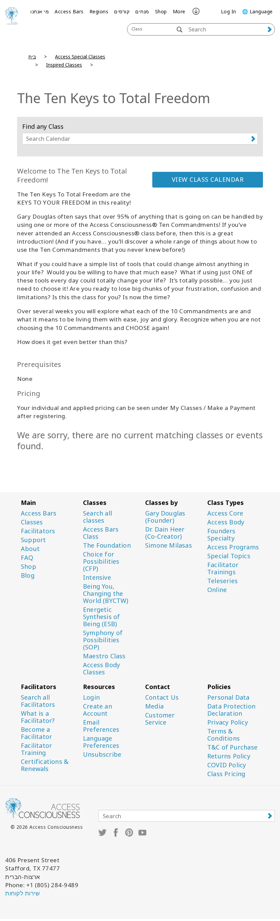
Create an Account (97, 710)
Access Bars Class (100, 533)
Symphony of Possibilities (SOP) (103, 640)
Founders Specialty (221, 534)
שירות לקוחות (22, 893)
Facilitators (38, 531)
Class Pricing (226, 774)
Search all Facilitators (38, 701)
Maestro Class (104, 656)
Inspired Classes (64, 64)
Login (91, 697)
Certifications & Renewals (44, 765)
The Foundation (107, 545)
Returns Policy (228, 756)
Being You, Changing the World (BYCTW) (105, 593)
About (30, 548)
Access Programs (233, 547)
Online (217, 589)
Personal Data (228, 697)
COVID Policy (226, 765)
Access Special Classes (80, 56)
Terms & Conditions (223, 735)
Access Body (225, 522)
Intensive (97, 577)
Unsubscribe (102, 754)
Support (33, 540)
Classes (32, 522)
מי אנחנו (39, 11)
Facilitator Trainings (222, 568)
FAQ (27, 557)
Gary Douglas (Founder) (165, 517)
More (179, 11)
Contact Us (162, 697)
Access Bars (69, 11)
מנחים (142, 11)
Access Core (225, 513)
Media (154, 706)
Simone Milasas (168, 545)
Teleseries (222, 581)
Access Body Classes (101, 668)
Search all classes (97, 517)
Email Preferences (101, 726)
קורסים (121, 11)
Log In (228, 11)
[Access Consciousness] (11, 16)
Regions (99, 11)
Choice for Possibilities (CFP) (101, 561)
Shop (161, 11)
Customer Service (160, 719)
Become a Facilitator (36, 733)
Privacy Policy (227, 722)
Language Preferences (101, 742)
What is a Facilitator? (38, 717)
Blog (27, 575)
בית (32, 56)
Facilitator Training (36, 749)
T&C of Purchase (232, 747)
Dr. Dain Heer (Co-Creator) (165, 533)
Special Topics (228, 556)
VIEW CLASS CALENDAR (208, 179)
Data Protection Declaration (231, 710)
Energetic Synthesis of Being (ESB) (101, 617)
